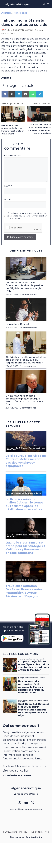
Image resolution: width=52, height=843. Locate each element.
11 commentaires (28, 294)
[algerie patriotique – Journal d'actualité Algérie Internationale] (17, 4)
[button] (44, 4)
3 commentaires (28, 366)
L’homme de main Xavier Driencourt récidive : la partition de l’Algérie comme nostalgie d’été (25, 286)
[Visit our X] (33, 802)
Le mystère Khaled (17, 324)
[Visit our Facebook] (19, 802)
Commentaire (12, 155)
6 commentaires (28, 408)
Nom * (8, 186)
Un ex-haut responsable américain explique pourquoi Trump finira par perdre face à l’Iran (24, 400)
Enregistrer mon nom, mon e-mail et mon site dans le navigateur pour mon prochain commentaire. (27, 216)
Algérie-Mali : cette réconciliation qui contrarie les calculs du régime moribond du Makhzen (26, 360)
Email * (8, 199)
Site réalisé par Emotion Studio (26, 837)
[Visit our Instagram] (26, 802)
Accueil (6, 12)
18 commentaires (28, 327)
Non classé (20, 12)
